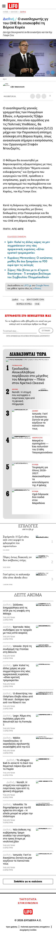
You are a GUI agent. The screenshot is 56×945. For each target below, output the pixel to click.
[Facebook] (48, 72)
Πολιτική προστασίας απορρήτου (35, 927)
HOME (5, 12)
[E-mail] (44, 96)
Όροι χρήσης (11, 927)
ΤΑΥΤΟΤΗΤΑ (27, 899)
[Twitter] (53, 72)
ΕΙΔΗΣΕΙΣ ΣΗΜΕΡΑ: (16, 236)
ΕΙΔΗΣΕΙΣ (14, 12)
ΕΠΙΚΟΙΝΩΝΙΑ (28, 903)
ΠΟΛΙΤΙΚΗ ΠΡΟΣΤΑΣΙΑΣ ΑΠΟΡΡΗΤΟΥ (35, 336)
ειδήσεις (37, 288)
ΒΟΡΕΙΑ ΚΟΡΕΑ (24, 304)
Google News (42, 285)
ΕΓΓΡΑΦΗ (46, 330)
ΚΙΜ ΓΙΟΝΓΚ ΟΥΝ (35, 299)
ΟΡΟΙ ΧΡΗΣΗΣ (11, 336)
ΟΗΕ (37, 304)
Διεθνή (23, 12)
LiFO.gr (27, 285)
